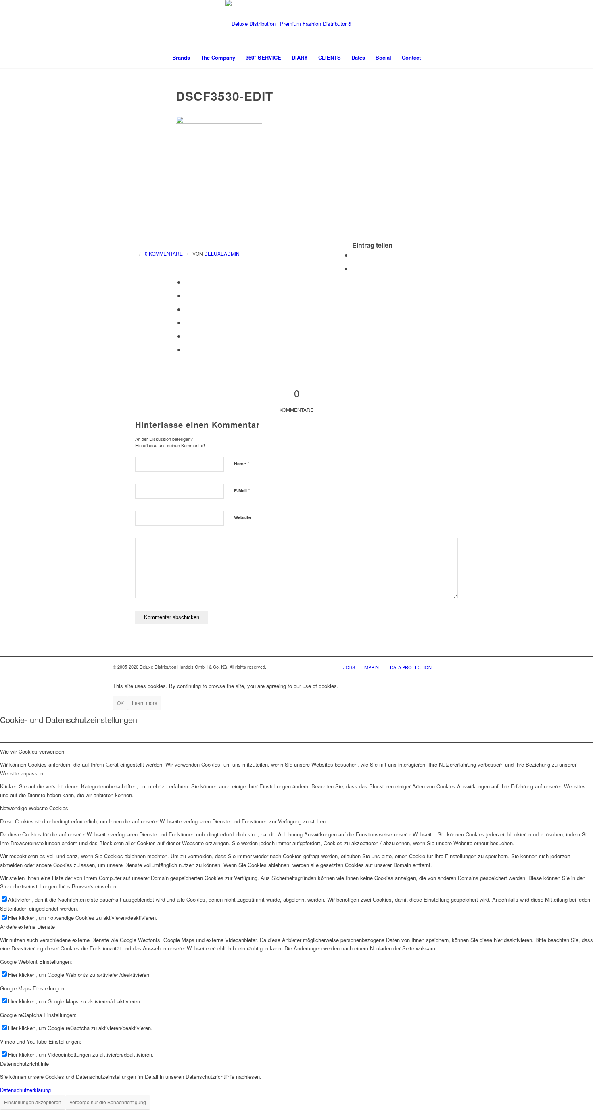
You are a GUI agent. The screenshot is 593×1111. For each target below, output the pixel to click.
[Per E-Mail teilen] (187, 349)
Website (242, 517)
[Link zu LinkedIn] (474, 667)
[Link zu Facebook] (450, 667)
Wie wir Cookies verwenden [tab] (32, 751)
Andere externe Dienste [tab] (27, 926)
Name (241, 463)
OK (120, 702)
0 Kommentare (164, 253)
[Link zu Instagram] (462, 667)
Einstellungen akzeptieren (32, 1101)
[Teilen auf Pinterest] (187, 282)
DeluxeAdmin (222, 253)
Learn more (144, 702)
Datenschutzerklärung (25, 1090)
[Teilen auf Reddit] (187, 335)
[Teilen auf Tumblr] (187, 309)
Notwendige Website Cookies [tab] (34, 808)
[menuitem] (181, 58)
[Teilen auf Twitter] (354, 268)
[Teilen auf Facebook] (354, 255)
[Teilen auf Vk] (187, 322)
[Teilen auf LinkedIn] (187, 295)
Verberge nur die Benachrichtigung (107, 1101)
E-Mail (242, 490)
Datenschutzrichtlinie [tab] (24, 1063)
